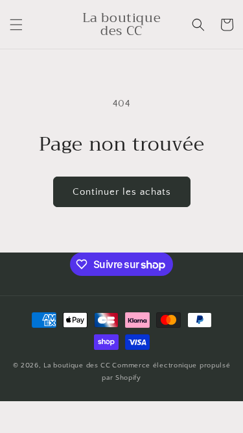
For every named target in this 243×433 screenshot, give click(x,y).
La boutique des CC (77, 365)
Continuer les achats (122, 191)
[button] (16, 24)
